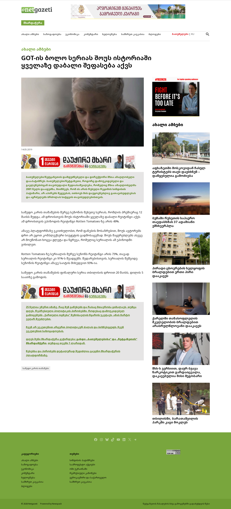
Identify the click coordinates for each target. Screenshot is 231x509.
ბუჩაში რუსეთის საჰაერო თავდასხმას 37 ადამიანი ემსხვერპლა (173, 222)
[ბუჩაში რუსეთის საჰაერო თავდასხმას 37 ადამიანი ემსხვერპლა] (181, 199)
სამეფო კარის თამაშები (36, 368)
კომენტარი (91, 34)
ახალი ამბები (30, 34)
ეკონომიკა (72, 34)
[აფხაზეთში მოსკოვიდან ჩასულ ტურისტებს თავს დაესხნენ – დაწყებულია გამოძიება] (181, 149)
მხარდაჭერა (32, 23)
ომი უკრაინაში (78, 468)
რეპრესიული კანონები (83, 473)
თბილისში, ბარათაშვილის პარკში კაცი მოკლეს (175, 420)
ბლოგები (154, 34)
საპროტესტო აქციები (82, 464)
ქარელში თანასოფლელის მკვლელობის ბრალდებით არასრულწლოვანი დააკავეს (176, 322)
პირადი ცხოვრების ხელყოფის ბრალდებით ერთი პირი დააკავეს (178, 272)
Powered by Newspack (51, 503)
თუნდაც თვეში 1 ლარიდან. (66, 343)
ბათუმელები (180, 34)
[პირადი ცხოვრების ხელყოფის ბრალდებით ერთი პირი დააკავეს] (181, 249)
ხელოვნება (109, 34)
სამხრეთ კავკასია (132, 34)
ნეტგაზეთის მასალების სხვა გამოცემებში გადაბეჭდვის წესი (176, 503)
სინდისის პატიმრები (82, 460)
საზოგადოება (52, 34)
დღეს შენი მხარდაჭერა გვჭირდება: (51, 339)
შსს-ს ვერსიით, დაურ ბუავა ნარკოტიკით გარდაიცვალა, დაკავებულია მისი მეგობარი (177, 372)
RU (192, 34)
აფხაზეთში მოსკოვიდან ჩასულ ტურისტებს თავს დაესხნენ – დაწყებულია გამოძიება (178, 172)
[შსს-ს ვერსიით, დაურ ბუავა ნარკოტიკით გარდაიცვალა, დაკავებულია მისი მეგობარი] (181, 349)
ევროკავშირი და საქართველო (88, 477)
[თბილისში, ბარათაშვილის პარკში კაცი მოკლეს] (181, 399)
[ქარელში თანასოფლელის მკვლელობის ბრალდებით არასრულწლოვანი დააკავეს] (181, 299)
